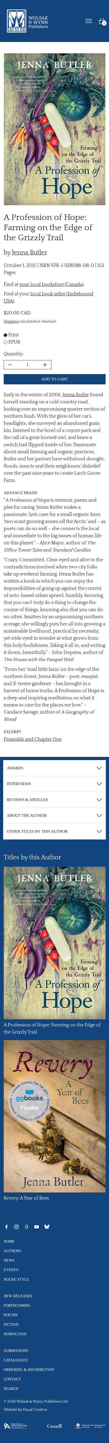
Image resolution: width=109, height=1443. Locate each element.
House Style (16, 1279)
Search (11, 1389)
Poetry (11, 1315)
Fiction (11, 1324)
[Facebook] (6, 1226)
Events (11, 1270)
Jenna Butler (29, 252)
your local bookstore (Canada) (51, 284)
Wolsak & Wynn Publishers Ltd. (42, 1401)
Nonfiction (15, 1334)
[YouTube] (36, 1226)
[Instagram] (16, 1226)
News (9, 1260)
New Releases (18, 1296)
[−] (10, 365)
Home (9, 1241)
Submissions (16, 1350)
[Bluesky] (46, 1226)
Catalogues (16, 1360)
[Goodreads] (26, 1226)
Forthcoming (17, 1305)
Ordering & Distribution (29, 1369)
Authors (12, 1251)
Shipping (11, 322)
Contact (12, 1379)
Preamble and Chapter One (33, 739)
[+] (45, 365)
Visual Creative (34, 1410)
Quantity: (14, 354)
